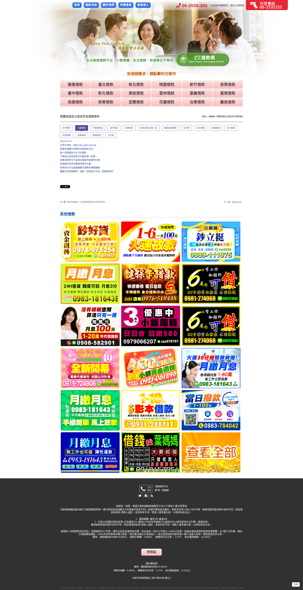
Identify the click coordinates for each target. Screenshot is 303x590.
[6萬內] (211, 283)
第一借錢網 (163, 490)
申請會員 (126, 4)
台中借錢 (231, 128)
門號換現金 (98, 128)
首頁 (77, 4)
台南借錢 (66, 135)
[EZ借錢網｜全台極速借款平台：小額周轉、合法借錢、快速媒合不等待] (151, 45)
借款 (71, 214)
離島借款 (227, 102)
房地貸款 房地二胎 (148, 128)
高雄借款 (75, 102)
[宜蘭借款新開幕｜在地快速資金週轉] (211, 241)
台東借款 (197, 102)
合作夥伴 (66, 128)
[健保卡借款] (150, 283)
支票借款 (129, 128)
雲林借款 (166, 93)
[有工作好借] (90, 368)
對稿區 (151, 552)
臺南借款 (227, 93)
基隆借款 (75, 84)
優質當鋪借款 (170, 128)
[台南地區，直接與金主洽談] (150, 241)
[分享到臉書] (146, 496)
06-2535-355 (194, 5)
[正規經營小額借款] (90, 241)
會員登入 (143, 4)
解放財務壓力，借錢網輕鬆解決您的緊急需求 (86, 202)
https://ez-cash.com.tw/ (84, 145)
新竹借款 (197, 84)
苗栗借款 (227, 84)
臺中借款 (75, 93)
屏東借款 (105, 102)
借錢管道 (97, 135)
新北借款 (136, 84)
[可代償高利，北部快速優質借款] (90, 326)
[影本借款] (150, 410)
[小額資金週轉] (150, 368)
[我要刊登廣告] (267, 5)
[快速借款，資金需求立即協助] (150, 452)
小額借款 (211, 116)
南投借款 (136, 93)
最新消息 (91, 4)
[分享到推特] (140, 496)
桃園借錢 (216, 128)
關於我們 (109, 4)
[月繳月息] (90, 283)
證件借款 (114, 128)
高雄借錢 (81, 135)
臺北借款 (105, 84)
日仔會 (186, 128)
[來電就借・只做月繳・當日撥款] (211, 410)
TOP (296, 584)
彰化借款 (105, 93)
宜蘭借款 (136, 102)
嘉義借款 (197, 93)
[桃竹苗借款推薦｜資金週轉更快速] (150, 326)
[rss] (151, 496)
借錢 (221, 5)
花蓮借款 (166, 102)
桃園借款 (166, 84)
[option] (151, 45)
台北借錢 (200, 128)
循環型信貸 (236, 202)
